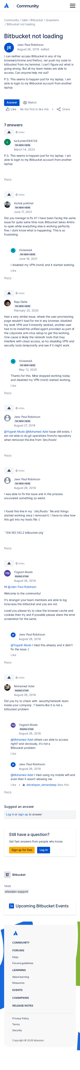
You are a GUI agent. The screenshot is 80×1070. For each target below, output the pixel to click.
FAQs (15, 957)
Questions (52, 20)
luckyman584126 (25, 141)
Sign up (23, 814)
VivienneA (25, 250)
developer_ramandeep (41, 784)
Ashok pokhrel (23, 203)
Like (13, 270)
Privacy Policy (20, 1018)
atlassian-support (16, 891)
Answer (12, 102)
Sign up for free (21, 850)
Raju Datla (20, 301)
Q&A (25, 20)
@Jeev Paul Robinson (22, 586)
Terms (16, 1024)
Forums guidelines (22, 963)
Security (17, 1030)
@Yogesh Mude (14, 431)
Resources (18, 982)
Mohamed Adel (24, 686)
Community (28, 6)
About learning (20, 976)
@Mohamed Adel (37, 431)
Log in (10, 814)
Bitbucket (36, 20)
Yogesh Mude (23, 572)
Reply (8, 179)
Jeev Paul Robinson (30, 44)
